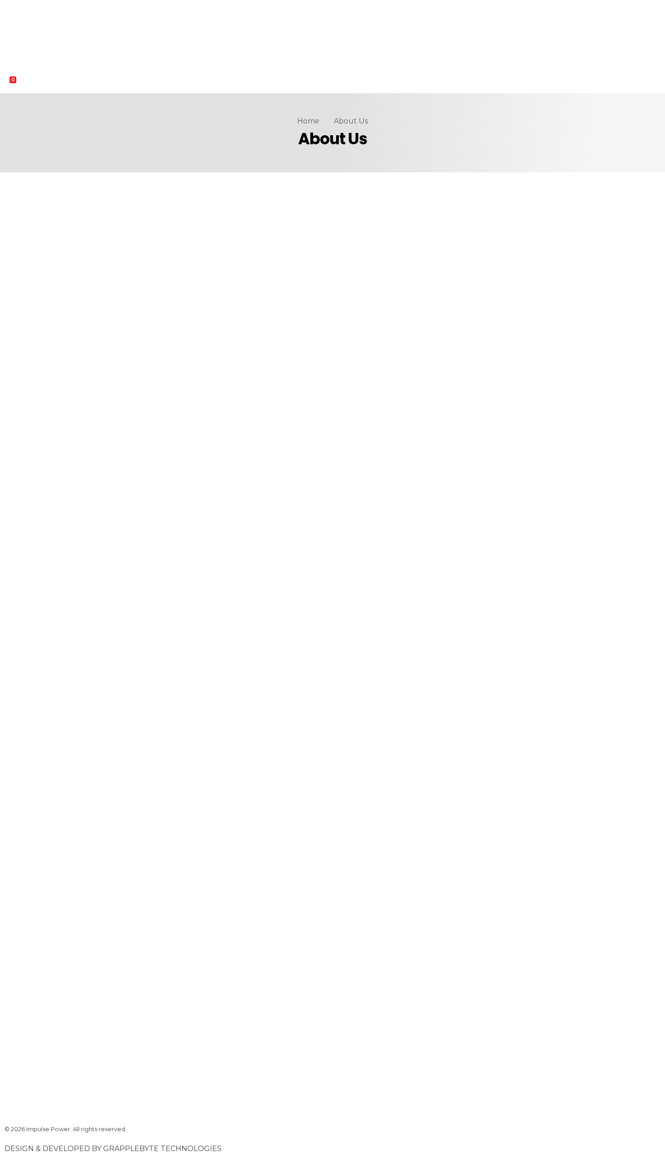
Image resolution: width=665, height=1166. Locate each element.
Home (308, 121)
